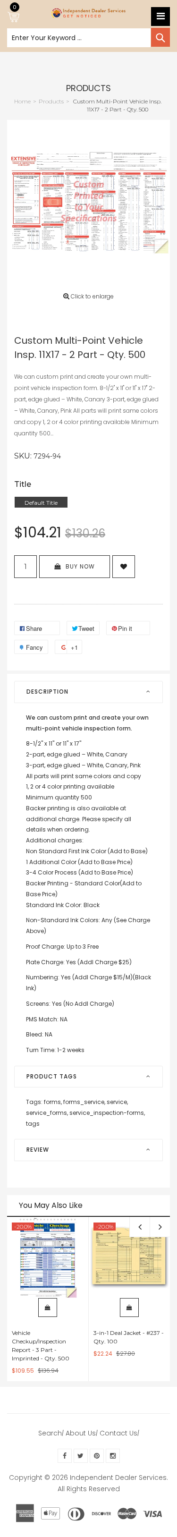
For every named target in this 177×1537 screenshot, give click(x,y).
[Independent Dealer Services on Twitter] (81, 1456)
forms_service (84, 1102)
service (117, 1102)
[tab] (88, 692)
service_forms (47, 1113)
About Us (81, 1433)
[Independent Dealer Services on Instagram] (113, 1456)
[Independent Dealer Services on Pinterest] (97, 1456)
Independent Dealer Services (118, 1477)
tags (33, 1124)
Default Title (41, 502)
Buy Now (80, 566)
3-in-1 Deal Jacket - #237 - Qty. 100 (128, 1337)
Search (50, 1433)
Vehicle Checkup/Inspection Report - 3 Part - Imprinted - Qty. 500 (40, 1345)
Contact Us (118, 1433)
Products (88, 88)
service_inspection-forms (107, 1113)
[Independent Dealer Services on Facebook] (65, 1456)
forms (53, 1102)
